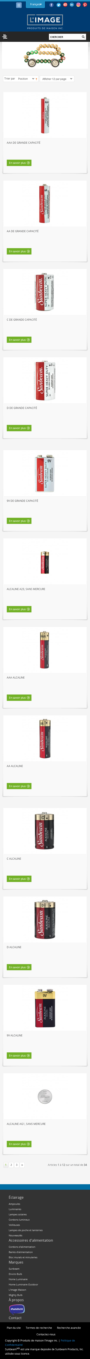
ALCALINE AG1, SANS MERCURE (26, 1124)
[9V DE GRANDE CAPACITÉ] (45, 473)
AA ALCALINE (15, 766)
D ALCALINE (14, 947)
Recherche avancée (69, 1327)
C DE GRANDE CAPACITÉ (22, 319)
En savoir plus (17, 162)
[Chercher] (83, 36)
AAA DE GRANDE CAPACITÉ (23, 142)
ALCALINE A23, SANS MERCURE (26, 589)
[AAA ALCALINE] (45, 650)
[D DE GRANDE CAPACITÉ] (45, 380)
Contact (15, 1317)
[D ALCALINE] (45, 920)
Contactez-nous (45, 1334)
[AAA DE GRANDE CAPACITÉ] (45, 115)
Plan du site (14, 1327)
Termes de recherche (39, 1327)
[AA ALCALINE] (45, 739)
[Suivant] (22, 1165)
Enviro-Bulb (15, 1274)
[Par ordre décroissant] (36, 78)
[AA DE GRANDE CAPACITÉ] (45, 204)
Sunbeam (14, 1268)
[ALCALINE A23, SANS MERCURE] (45, 562)
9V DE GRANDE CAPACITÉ (22, 500)
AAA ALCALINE (16, 677)
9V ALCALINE (14, 1035)
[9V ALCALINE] (45, 1008)
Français (35, 4)
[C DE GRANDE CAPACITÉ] (45, 292)
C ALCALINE (14, 858)
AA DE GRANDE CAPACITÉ (23, 231)
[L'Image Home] (45, 22)
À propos (16, 1299)
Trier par (9, 78)
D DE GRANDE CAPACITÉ (22, 408)
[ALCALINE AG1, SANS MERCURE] (45, 1096)
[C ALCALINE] (45, 831)
